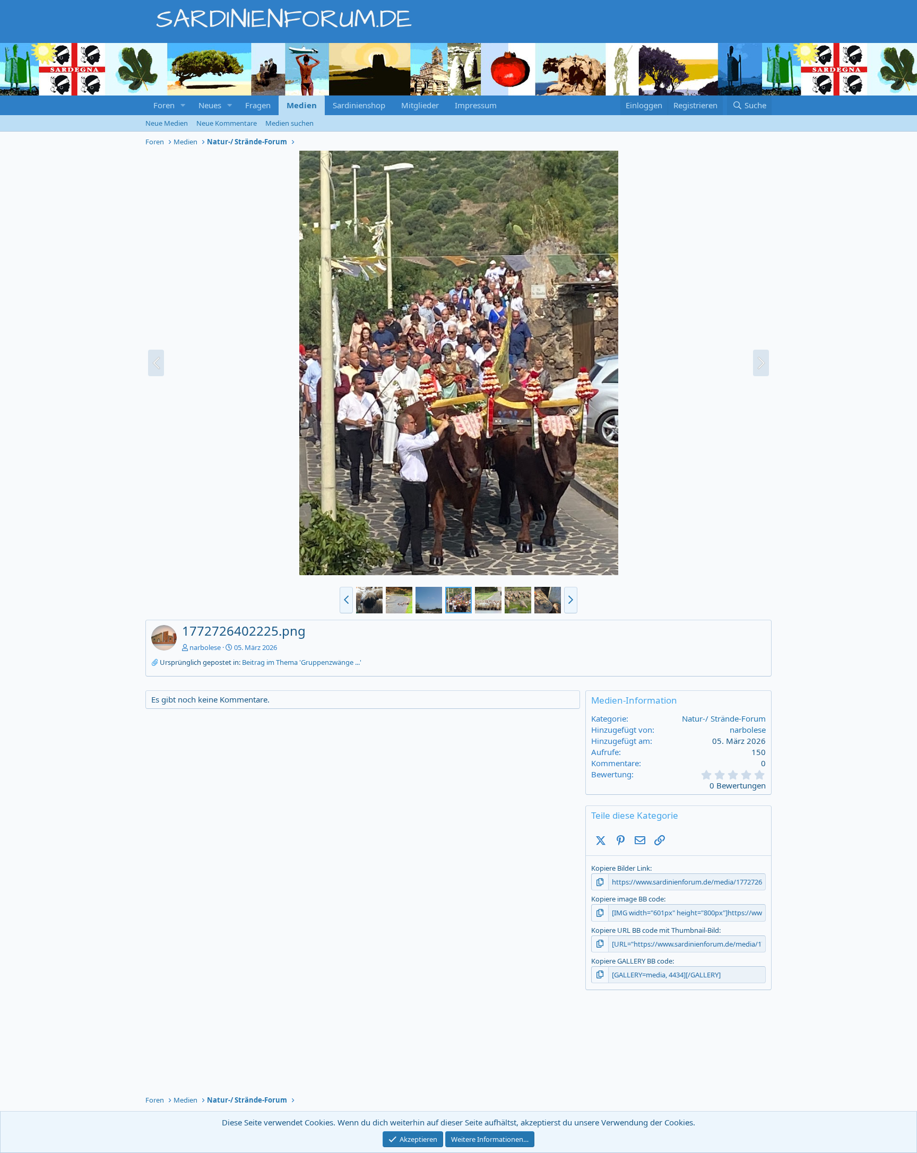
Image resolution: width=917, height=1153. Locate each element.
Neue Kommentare (226, 123)
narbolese (205, 647)
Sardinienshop (359, 105)
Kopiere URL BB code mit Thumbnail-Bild (655, 930)
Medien (302, 105)
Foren (164, 105)
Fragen (258, 105)
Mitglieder (420, 105)
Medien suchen (289, 123)
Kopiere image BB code (627, 899)
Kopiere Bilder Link (620, 868)
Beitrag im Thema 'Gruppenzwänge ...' (301, 662)
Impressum (476, 105)
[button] (183, 105)
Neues (209, 105)
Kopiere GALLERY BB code (631, 961)
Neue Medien (166, 123)
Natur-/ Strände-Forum (724, 718)
